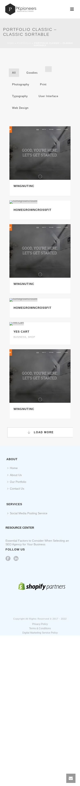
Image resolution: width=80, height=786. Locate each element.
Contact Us (17, 488)
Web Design (20, 107)
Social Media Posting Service (28, 513)
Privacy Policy (40, 624)
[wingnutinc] (48, 153)
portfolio (24, 43)
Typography (20, 96)
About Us (16, 475)
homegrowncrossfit (32, 209)
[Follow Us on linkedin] (16, 558)
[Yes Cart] (48, 323)
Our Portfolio (18, 481)
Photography (20, 84)
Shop (31, 337)
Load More (43, 432)
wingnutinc (24, 186)
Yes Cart (22, 331)
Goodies (32, 72)
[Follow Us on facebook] (8, 558)
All (14, 72)
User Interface (48, 96)
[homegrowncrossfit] (48, 202)
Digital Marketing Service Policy (40, 632)
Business (20, 337)
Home (10, 43)
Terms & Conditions (40, 628)
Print (43, 84)
